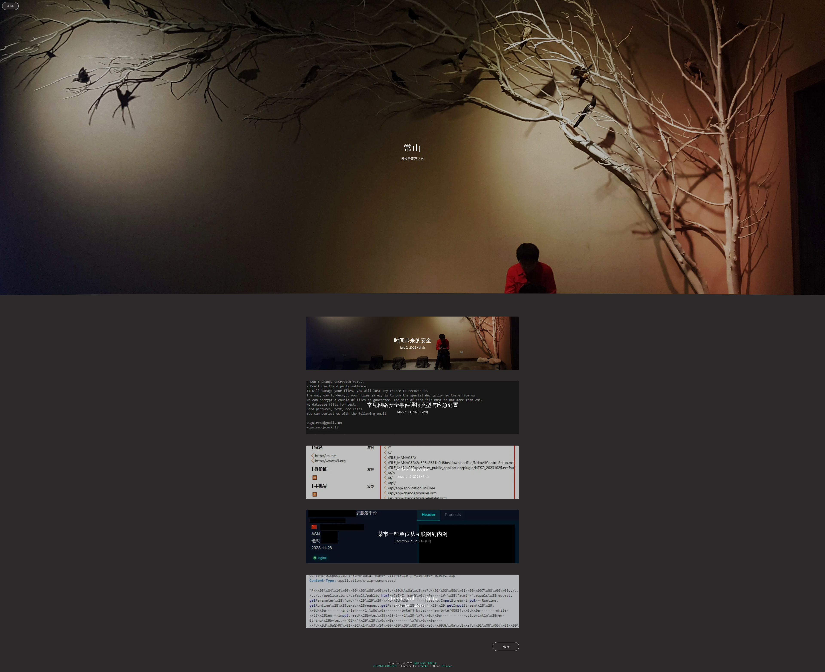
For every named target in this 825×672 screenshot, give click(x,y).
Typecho (423, 666)
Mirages (447, 666)
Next (506, 646)
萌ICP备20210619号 (385, 666)
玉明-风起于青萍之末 (425, 663)
